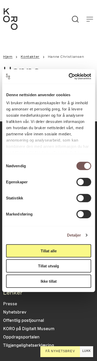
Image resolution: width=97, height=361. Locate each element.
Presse (10, 303)
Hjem (7, 57)
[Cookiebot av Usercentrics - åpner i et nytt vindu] (69, 76)
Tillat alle (49, 250)
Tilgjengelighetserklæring (28, 345)
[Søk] (75, 19)
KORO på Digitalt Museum (29, 328)
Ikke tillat (49, 281)
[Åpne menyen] (90, 19)
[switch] (83, 182)
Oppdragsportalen (21, 337)
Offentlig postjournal (23, 320)
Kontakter (30, 57)
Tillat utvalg (48, 266)
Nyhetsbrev (14, 312)
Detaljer (74, 235)
